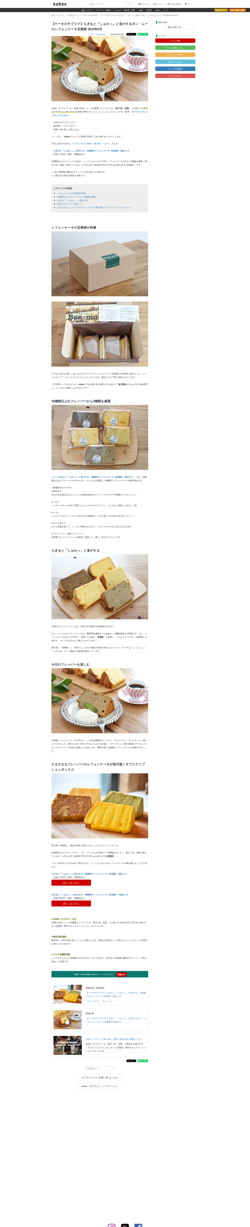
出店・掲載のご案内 (237, 10)
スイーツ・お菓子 (103, 10)
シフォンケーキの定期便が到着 (71, 193)
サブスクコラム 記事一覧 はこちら (100, 1077)
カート (190, 4)
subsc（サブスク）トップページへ (100, 1086)
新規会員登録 (175, 4)
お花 (157, 10)
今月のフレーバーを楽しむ (69, 203)
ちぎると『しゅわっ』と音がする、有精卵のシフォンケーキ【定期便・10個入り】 (90, 894)
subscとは (144, 4)
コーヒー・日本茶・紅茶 (125, 10)
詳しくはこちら (71, 882)
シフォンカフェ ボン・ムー (99, 1000)
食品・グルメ (86, 10)
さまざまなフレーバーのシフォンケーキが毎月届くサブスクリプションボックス (94, 207)
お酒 (140, 10)
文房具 (149, 10)
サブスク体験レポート (175, 47)
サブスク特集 (174, 40)
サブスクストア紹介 (175, 54)
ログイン (159, 4)
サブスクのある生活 (96, 34)
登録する (121, 974)
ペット (166, 10)
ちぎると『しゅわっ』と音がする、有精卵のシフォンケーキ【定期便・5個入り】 (92, 150)
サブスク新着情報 (175, 68)
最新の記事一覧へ (175, 27)
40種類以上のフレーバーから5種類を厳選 (76, 196)
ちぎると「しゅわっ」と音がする (72, 200)
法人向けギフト (221, 10)
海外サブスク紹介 (175, 61)
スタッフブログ (174, 75)
